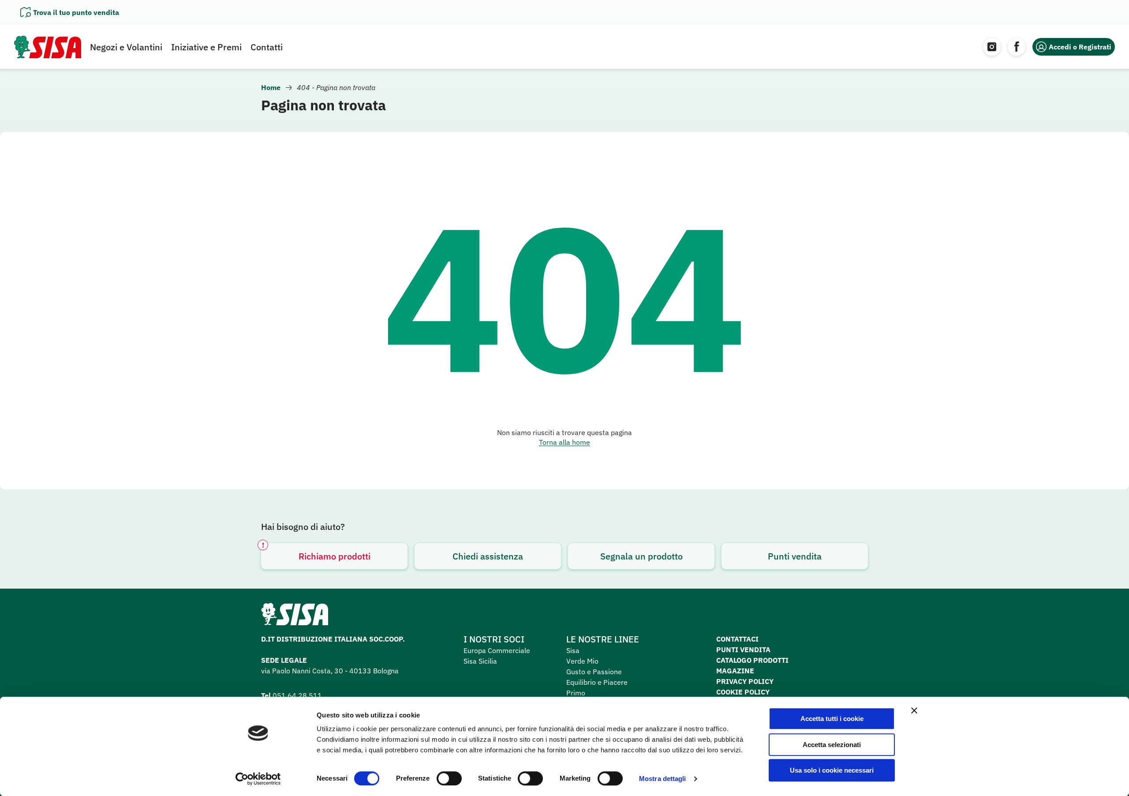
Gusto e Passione (594, 671)
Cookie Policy (743, 691)
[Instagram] (992, 47)
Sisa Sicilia (480, 661)
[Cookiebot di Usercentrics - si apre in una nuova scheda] (258, 778)
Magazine (735, 670)
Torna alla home (564, 442)
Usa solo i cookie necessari (832, 770)
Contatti (266, 47)
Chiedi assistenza (487, 556)
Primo (575, 692)
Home (270, 87)
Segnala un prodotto (641, 556)
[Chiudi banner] (914, 710)
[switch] (449, 778)
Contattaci (737, 639)
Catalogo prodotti (752, 660)
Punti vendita (795, 556)
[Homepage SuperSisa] (294, 617)
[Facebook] (1016, 47)
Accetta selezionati (832, 744)
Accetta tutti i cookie (832, 718)
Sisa (572, 650)
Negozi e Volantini (126, 47)
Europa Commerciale (497, 650)
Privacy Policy (745, 681)
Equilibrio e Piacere (597, 682)
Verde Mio (582, 661)
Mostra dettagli (662, 778)
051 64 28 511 (297, 695)
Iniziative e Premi (206, 47)
